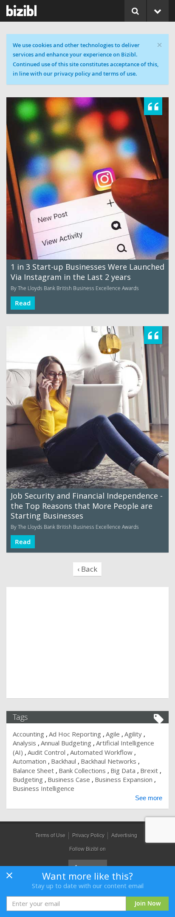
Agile (113, 734)
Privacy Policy (88, 835)
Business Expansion (123, 779)
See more (148, 797)
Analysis (24, 743)
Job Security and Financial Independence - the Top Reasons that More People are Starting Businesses (87, 506)
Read (23, 303)
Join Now (148, 903)
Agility (133, 734)
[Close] (9, 878)
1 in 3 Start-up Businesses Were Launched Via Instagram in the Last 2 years (87, 272)
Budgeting (28, 779)
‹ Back (87, 569)
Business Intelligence (43, 788)
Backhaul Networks (108, 761)
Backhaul (63, 761)
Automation (29, 761)
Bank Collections (82, 770)
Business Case (69, 779)
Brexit (149, 770)
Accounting (28, 734)
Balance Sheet (33, 770)
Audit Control (46, 752)
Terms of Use (50, 835)
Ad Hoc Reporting (75, 734)
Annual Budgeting (66, 743)
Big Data (122, 770)
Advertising (124, 835)
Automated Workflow (101, 752)
